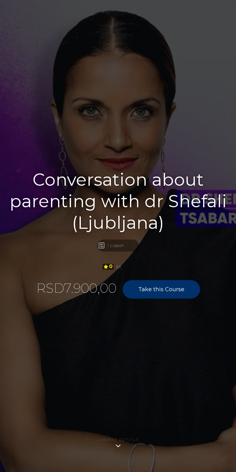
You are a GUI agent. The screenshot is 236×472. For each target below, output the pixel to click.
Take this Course (161, 289)
